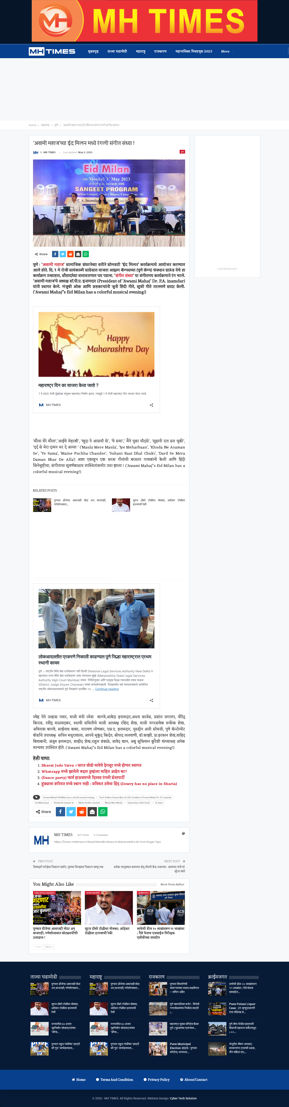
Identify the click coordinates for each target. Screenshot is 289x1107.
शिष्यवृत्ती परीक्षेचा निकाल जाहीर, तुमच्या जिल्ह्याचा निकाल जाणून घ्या (68, 867)
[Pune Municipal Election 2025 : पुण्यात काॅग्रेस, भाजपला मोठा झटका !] (158, 1049)
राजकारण (160, 52)
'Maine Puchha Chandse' (89, 802)
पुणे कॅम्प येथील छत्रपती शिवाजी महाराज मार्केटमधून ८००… (242, 1028)
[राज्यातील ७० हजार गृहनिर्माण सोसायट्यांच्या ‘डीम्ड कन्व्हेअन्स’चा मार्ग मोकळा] (39, 1028)
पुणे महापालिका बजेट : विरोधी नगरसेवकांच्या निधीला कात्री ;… (184, 1008)
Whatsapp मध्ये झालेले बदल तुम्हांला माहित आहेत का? (84, 771)
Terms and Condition (116, 1079)
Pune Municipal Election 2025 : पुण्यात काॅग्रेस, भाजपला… (183, 1048)
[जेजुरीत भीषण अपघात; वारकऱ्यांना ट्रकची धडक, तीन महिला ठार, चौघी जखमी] (217, 1049)
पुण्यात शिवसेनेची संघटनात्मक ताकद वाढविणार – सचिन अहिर (184, 988)
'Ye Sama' (159, 802)
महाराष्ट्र (141, 52)
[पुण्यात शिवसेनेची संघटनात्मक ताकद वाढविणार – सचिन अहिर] (158, 989)
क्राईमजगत (143, 893)
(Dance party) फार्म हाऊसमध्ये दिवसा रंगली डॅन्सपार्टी (82, 777)
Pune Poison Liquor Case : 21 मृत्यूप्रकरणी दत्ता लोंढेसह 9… (242, 1008)
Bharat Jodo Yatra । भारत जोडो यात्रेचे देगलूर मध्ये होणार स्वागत (91, 765)
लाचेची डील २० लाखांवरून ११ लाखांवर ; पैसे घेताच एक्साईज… (243, 988)
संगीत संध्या (124, 275)
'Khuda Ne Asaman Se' (64, 802)
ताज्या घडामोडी (117, 52)
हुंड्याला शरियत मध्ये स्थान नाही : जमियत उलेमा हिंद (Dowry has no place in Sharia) (109, 784)
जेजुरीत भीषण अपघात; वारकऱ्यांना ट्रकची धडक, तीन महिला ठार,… (242, 1048)
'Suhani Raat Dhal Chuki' (138, 802)
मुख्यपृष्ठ (93, 52)
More (225, 52)
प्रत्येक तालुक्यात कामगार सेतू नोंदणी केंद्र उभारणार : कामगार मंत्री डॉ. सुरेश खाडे (149, 869)
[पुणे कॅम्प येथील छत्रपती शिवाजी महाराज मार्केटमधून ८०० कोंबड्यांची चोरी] (217, 1028)
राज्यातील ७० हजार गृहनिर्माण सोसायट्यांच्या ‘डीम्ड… (63, 1028)
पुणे (182, 151)
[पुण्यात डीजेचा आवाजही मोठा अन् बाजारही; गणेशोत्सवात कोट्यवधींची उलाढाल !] (42, 505)
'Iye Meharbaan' (42, 802)
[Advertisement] (144, 89)
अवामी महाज (53, 264)
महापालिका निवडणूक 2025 (194, 52)
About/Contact (195, 1079)
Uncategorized (44, 893)
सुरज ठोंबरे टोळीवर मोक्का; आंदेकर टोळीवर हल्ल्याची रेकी (64, 1008)
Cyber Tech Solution (183, 1098)
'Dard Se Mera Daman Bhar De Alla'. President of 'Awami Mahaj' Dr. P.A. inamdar (135, 797)
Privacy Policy (159, 1079)
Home (80, 1079)
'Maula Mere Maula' (113, 802)
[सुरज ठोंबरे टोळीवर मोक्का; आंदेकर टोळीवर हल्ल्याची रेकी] (121, 505)
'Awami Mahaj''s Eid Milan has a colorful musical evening (68, 797)
